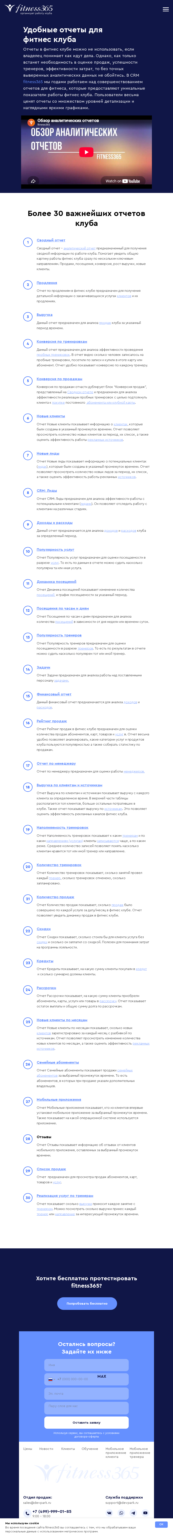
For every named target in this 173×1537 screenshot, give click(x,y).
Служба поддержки (124, 1497)
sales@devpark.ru (37, 1502)
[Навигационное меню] (166, 9)
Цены (27, 1449)
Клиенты (68, 1449)
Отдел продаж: (37, 1497)
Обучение (90, 1449)
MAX (101, 1376)
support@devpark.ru (121, 1502)
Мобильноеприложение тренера (140, 1452)
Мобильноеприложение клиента (115, 1452)
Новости (46, 1449)
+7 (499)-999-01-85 (52, 1512)
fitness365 (33, 82)
